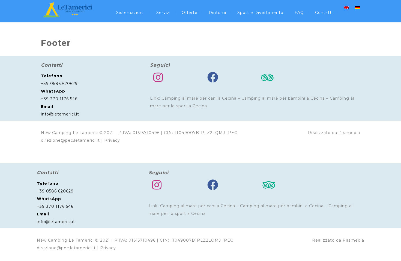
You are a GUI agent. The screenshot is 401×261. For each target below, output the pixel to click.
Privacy (112, 140)
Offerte (189, 12)
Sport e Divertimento (260, 12)
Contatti (324, 12)
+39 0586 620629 (59, 83)
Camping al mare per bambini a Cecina (283, 98)
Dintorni (217, 12)
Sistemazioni (130, 12)
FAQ (299, 12)
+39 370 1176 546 (59, 98)
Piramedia (349, 132)
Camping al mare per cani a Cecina (199, 98)
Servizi (163, 12)
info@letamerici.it (60, 114)
